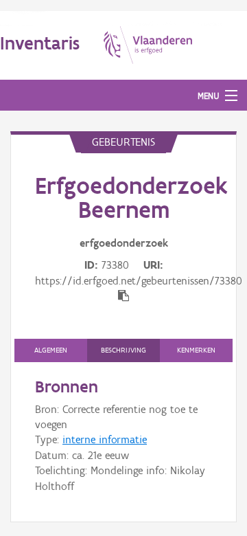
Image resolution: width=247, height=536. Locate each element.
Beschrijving (123, 350)
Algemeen (50, 350)
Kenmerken (196, 350)
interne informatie (104, 439)
